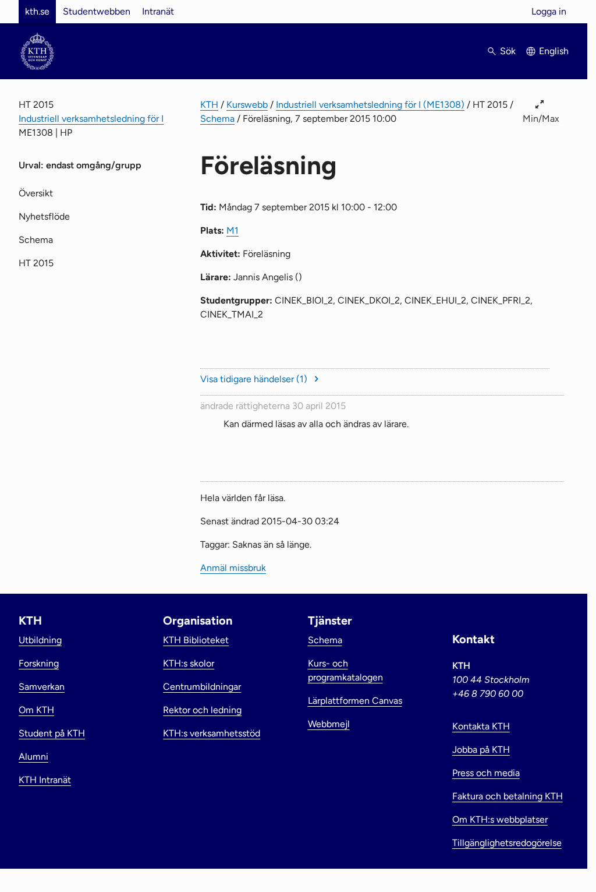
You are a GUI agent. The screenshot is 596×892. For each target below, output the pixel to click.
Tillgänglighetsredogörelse (507, 842)
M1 (232, 230)
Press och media (486, 772)
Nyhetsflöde (44, 216)
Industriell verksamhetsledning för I (91, 118)
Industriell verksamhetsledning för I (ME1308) (370, 104)
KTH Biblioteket (196, 640)
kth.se (37, 11)
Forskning (39, 663)
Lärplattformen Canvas (355, 700)
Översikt (36, 193)
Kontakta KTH (481, 726)
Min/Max (541, 118)
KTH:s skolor (188, 663)
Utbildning (40, 640)
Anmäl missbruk (233, 567)
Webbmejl (329, 723)
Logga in (548, 11)
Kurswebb (247, 104)
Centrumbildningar (202, 686)
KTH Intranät (45, 779)
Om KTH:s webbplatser (500, 819)
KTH (209, 104)
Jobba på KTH (481, 749)
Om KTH (36, 709)
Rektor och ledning (202, 709)
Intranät (158, 11)
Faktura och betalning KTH (507, 796)
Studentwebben (96, 11)
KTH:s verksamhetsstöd (211, 733)
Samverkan (42, 686)
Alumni (33, 756)
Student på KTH (52, 733)
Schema (217, 118)
